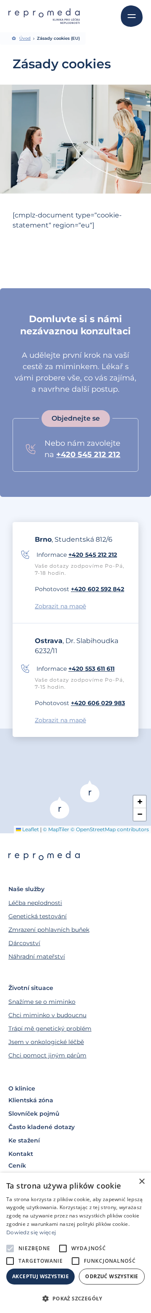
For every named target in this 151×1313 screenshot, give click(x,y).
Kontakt (20, 1154)
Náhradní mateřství (36, 956)
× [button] (141, 1182)
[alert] (75, 1243)
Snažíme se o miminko (42, 1001)
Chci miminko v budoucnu (47, 1015)
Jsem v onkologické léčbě (46, 1042)
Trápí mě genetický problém (49, 1028)
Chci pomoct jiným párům (47, 1055)
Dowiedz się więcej (31, 1232)
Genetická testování (37, 916)
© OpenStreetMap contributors (109, 829)
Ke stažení (24, 1140)
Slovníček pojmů (34, 1113)
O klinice (21, 1088)
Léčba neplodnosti (35, 903)
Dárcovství (24, 943)
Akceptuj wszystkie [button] (40, 1276)
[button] (59, 807)
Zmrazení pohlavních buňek (48, 929)
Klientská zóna (30, 1100)
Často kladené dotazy (41, 1127)
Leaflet (30, 829)
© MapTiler (56, 829)
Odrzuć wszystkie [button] (111, 1276)
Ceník (17, 1165)
